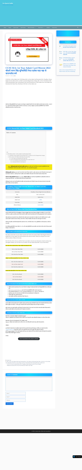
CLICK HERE (40, 205)
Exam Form (40, 27)
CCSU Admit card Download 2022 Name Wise (19, 158)
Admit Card (9, 360)
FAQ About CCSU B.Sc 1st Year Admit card (15, 362)
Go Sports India (8, 3)
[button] (77, 27)
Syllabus (48, 27)
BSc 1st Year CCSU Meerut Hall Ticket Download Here (19, 156)
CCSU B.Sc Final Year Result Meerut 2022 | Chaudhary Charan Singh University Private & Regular (24, 364)
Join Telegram (78, 456)
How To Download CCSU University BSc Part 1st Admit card (33, 362)
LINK (40, 199)
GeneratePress (47, 431)
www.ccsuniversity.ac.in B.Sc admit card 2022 (19, 160)
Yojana (9, 27)
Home (5, 27)
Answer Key (54, 27)
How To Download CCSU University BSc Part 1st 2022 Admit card (22, 159)
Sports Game (15, 27)
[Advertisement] (41, 17)
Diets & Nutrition (31, 27)
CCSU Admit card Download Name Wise (33, 361)
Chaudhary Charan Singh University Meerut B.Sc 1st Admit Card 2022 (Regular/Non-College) (27, 155)
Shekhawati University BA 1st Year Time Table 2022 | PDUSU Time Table (19, 365)
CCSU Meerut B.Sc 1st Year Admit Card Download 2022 (19, 153)
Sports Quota (23, 27)
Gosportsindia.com (10, 329)
